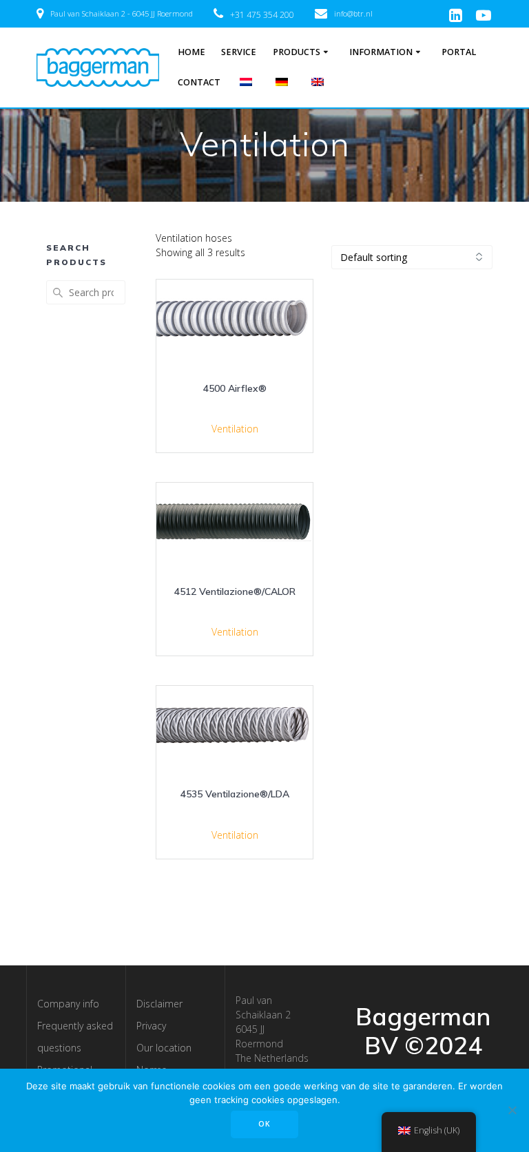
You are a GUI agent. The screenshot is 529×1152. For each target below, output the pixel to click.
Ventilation (234, 428)
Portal (459, 52)
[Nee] (512, 1110)
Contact (199, 82)
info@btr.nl (353, 13)
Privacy (151, 1025)
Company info (68, 1003)
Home (191, 52)
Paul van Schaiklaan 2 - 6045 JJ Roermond (121, 13)
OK (264, 1124)
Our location (163, 1047)
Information (381, 52)
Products (296, 52)
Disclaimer (159, 1003)
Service (238, 52)
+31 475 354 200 (262, 15)
